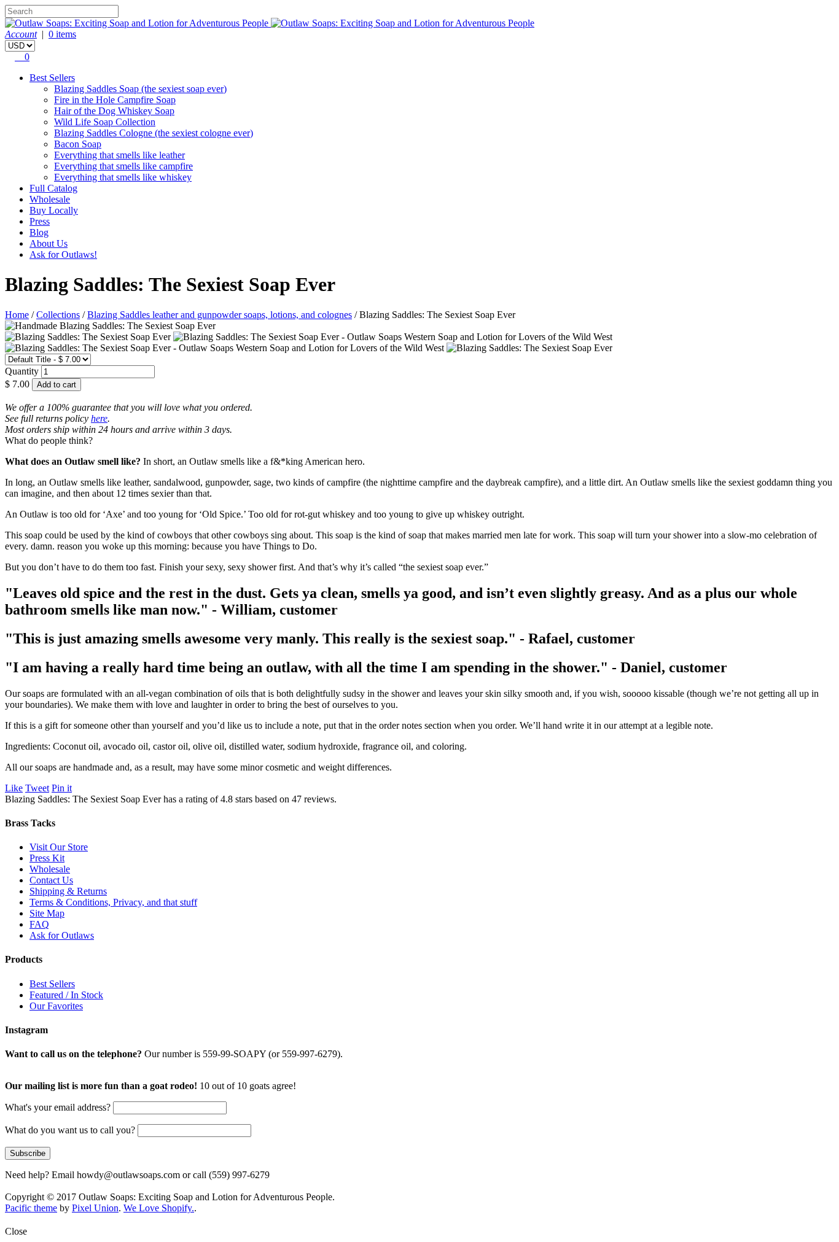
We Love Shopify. (158, 1208)
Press (39, 221)
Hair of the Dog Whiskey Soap (114, 111)
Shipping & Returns (68, 891)
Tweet (37, 788)
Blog (39, 232)
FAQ (39, 924)
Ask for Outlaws (61, 935)
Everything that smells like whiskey (123, 177)
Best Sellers (52, 77)
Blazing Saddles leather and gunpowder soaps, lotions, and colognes (219, 314)
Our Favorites (56, 1006)
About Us (48, 243)
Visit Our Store (58, 847)
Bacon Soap (77, 144)
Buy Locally (53, 210)
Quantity (22, 371)
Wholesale (49, 199)
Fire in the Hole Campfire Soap (115, 100)
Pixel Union (95, 1208)
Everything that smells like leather (119, 155)
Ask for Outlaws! (63, 254)
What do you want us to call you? (71, 1130)
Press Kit (46, 858)
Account (21, 34)
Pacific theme (31, 1208)
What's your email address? (58, 1107)
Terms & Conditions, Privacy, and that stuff (113, 902)
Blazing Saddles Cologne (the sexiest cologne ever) (153, 133)
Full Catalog (53, 188)
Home (17, 314)
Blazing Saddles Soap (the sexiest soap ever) (140, 88)
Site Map (46, 913)
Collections (58, 314)
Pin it (62, 788)
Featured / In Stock (66, 995)
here (99, 418)
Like (14, 788)
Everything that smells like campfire (123, 166)
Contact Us (51, 880)
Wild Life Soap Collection (104, 122)
